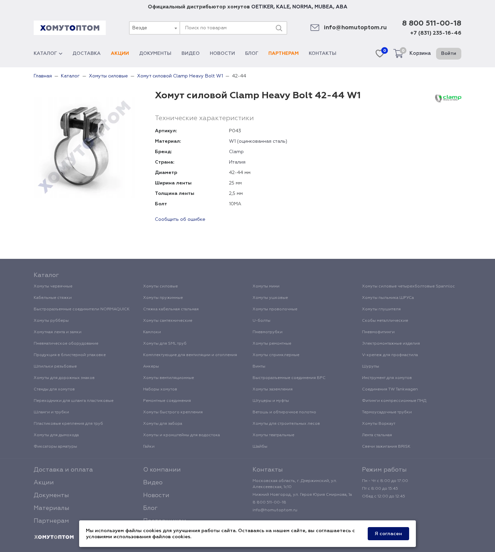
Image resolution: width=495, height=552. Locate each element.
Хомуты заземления (273, 389)
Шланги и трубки (51, 412)
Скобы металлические (385, 321)
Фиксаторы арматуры (55, 447)
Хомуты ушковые (270, 298)
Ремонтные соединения (167, 401)
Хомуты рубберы (51, 321)
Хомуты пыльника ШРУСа (388, 298)
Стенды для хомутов (54, 389)
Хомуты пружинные (163, 298)
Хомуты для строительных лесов (286, 424)
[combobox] (154, 28)
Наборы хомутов (160, 389)
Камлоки (152, 332)
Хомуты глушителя (381, 309)
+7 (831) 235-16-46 (435, 33)
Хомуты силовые (160, 286)
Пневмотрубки (268, 332)
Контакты (322, 53)
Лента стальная (377, 435)
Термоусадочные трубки (387, 412)
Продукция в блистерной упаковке (70, 355)
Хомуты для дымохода (56, 435)
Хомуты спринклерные (276, 355)
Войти (448, 53)
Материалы (51, 508)
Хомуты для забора (162, 424)
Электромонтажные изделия (391, 344)
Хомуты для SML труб (165, 344)
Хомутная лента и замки (57, 332)
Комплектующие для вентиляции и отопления (190, 355)
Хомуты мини (266, 286)
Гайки (149, 447)
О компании (162, 470)
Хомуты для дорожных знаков (64, 378)
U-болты (261, 321)
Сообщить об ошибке (180, 219)
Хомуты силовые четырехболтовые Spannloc (408, 286)
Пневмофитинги (378, 332)
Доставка (86, 53)
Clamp (236, 151)
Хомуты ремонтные (272, 344)
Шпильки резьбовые (55, 367)
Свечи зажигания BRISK (386, 447)
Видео (191, 53)
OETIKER (262, 6)
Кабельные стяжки (53, 298)
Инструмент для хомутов (387, 378)
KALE (283, 6)
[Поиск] (278, 28)
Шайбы (260, 447)
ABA (342, 6)
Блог (251, 53)
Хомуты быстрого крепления (173, 412)
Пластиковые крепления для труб (68, 424)
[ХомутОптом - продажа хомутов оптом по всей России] (70, 28)
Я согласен (388, 533)
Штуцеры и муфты (271, 401)
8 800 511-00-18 (431, 23)
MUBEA (324, 6)
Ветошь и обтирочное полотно (284, 412)
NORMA (302, 6)
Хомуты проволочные (275, 309)
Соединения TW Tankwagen (390, 389)
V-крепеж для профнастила (390, 355)
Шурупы (370, 367)
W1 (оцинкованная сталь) (258, 141)
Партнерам (283, 53)
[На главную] (54, 537)
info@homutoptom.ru (355, 28)
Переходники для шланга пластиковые (73, 401)
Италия (237, 162)
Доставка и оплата (63, 470)
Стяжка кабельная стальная (171, 309)
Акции (120, 53)
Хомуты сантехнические (167, 321)
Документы (155, 53)
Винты (259, 367)
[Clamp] (448, 98)
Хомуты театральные (273, 435)
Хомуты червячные (53, 286)
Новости (222, 53)
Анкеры (151, 367)
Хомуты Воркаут (378, 424)
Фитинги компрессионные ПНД (394, 401)
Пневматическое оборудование (66, 344)
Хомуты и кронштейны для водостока (181, 435)
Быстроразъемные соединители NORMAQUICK (82, 309)
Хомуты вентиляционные (168, 378)
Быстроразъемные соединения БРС (289, 378)
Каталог (45, 53)
